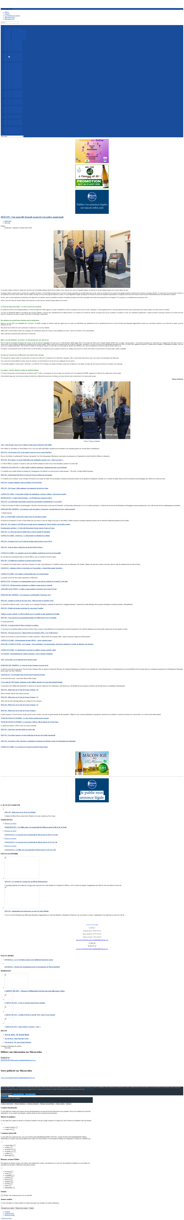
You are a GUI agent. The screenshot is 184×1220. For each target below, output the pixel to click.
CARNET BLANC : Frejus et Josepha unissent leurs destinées (25, 1003)
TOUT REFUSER (30, 1094)
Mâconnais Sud (9, 19)
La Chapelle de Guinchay (12, 15)
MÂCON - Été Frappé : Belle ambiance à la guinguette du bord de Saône (24, 488)
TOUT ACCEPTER (18, 1094)
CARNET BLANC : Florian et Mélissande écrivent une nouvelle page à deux (35, 991)
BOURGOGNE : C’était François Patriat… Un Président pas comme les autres (26, 498)
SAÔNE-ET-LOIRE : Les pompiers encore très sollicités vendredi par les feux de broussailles (31, 553)
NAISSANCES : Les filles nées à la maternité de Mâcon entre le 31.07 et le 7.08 (30, 850)
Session (68, 1104)
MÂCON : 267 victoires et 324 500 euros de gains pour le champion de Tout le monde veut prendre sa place (35, 524)
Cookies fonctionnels (7, 1104)
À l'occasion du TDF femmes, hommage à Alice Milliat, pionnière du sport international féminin (31, 682)
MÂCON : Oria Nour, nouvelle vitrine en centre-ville (18, 729)
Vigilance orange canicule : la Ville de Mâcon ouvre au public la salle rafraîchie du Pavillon (30, 614)
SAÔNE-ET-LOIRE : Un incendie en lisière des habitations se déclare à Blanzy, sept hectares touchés (33, 494)
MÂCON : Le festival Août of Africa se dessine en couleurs (20, 625)
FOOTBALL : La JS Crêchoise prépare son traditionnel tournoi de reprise (29, 960)
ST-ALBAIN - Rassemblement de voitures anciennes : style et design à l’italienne (27, 654)
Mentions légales (10, 1215)
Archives (7, 1211)
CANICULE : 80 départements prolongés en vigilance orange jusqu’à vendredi (26, 585)
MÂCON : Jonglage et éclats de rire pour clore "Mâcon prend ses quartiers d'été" (27, 600)
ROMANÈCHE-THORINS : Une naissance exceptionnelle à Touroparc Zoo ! (26, 595)
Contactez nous (9, 1213)
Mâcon (7, 12)
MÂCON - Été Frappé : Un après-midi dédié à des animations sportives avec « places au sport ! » (32, 460)
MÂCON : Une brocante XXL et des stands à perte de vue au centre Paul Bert (26, 452)
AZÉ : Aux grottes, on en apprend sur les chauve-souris (19, 659)
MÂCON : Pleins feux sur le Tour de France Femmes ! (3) (19, 697)
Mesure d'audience (20, 1104)
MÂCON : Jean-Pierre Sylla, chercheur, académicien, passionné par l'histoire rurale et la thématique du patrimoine (38, 741)
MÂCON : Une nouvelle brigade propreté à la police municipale (32, 217)
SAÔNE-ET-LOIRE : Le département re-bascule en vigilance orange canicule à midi (28, 650)
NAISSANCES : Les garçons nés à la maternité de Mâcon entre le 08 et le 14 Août (31, 835)
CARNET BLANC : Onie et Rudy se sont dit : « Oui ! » (23, 1027)
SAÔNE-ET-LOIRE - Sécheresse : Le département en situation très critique (25, 535)
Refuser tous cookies (22, 1208)
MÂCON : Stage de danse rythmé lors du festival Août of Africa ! (22, 547)
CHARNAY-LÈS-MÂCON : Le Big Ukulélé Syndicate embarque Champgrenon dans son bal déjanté (34, 467)
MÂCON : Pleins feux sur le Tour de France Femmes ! (18, 710)
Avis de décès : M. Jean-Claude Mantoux (18, 1042)
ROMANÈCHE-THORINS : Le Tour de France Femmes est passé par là (24, 665)
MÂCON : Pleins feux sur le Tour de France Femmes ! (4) (19, 690)
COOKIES (4, 1096)
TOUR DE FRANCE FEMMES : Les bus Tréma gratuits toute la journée (25, 718)
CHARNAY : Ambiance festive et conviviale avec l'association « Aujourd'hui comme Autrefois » (32, 568)
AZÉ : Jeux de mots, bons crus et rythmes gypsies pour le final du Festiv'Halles (26, 445)
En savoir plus (89, 1089)
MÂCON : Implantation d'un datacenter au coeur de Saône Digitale (27, 911)
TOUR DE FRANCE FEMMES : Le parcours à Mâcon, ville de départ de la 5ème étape (29, 722)
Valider (31, 1208)
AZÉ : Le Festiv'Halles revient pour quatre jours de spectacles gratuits (23, 517)
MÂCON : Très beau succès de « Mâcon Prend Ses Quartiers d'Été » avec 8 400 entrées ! (29, 633)
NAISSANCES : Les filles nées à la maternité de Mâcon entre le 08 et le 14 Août (36, 827)
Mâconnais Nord (10, 17)
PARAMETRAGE (6, 1094)
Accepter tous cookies (8, 1208)
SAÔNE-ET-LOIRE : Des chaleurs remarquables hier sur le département (24, 574)
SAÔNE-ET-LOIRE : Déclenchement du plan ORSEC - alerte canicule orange (26, 640)
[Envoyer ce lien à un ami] (7, 223)
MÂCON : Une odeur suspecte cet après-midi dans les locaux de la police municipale (28, 735)
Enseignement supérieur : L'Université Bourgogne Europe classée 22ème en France (28, 528)
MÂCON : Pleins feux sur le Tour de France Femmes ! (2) (19, 705)
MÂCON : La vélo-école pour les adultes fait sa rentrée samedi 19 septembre (25, 532)
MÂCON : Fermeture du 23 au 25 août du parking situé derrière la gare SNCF (26, 541)
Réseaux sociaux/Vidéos (47, 1104)
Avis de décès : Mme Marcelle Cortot (16, 1038)
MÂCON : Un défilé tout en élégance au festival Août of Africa (21, 560)
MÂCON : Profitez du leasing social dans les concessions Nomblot (22, 608)
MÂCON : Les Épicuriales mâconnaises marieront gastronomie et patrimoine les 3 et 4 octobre (31, 501)
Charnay (7, 14)
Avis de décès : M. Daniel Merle (17, 1035)
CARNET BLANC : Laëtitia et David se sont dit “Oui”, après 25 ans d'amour (30, 1015)
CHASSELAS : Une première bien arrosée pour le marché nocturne (23, 674)
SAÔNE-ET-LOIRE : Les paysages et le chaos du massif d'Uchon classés (24, 747)
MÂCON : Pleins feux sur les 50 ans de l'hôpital (20, 812)
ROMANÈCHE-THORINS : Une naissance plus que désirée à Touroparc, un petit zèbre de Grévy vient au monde (38, 509)
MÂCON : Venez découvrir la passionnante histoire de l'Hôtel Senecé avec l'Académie (28, 618)
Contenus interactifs (32, 1104)
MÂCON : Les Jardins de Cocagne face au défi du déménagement (26, 881)
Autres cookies (60, 1104)
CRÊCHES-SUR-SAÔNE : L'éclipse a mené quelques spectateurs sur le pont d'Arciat (29, 589)
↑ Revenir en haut (6, 1218)
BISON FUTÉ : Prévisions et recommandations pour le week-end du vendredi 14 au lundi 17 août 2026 (34, 581)
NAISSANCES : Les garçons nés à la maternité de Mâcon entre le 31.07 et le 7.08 (31, 842)
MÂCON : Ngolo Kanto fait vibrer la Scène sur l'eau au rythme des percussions (26, 475)
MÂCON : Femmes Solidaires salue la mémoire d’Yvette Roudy (21, 482)
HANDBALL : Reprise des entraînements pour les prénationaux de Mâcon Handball (32, 967)
